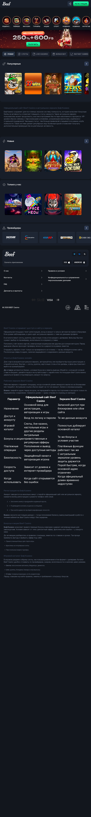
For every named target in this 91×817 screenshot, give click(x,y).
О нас (6, 271)
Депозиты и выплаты (13, 291)
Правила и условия (56, 271)
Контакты (8, 277)
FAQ (5, 284)
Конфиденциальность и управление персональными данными (63, 278)
